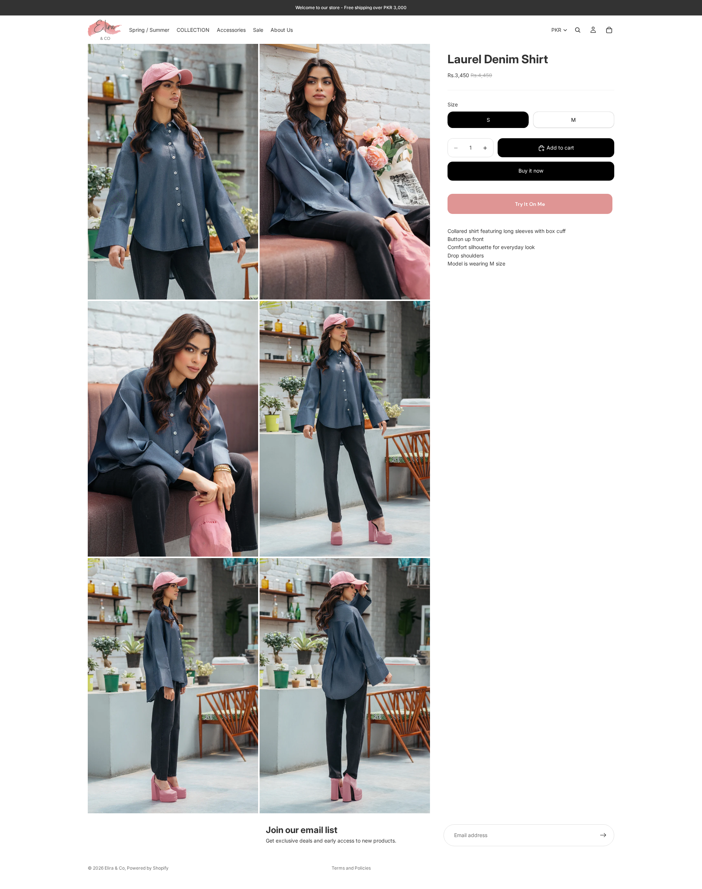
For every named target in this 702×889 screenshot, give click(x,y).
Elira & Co (115, 868)
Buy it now (530, 171)
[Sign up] (603, 835)
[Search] (578, 30)
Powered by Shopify (148, 868)
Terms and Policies (351, 868)
